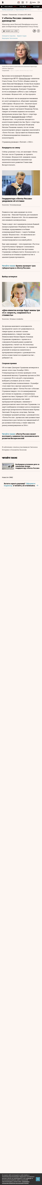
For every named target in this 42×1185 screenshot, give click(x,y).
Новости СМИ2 (7, 477)
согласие (28, 1178)
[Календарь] (19, 2)
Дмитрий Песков (18, 117)
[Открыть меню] (39, 2)
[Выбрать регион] (27, 2)
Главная (5, 15)
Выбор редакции (7, 10)
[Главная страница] (2, 2)
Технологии (13, 15)
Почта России (24, 78)
